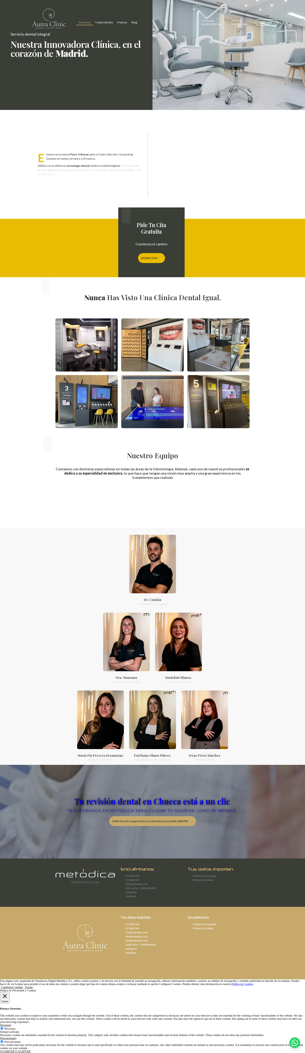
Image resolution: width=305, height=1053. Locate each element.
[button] (294, 1042)
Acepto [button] (29, 987)
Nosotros (85, 22)
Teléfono (237, 20)
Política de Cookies (242, 984)
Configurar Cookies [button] (12, 987)
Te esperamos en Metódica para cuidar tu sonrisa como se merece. (152, 810)
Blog (134, 22)
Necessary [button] (5, 1025)
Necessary (10, 1028)
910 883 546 (239, 24)
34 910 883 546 (211, 24)
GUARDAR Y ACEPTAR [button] (15, 1051)
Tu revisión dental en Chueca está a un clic (152, 801)
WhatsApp (208, 20)
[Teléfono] (227, 22)
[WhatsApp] (197, 22)
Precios (122, 22)
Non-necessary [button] (8, 1038)
